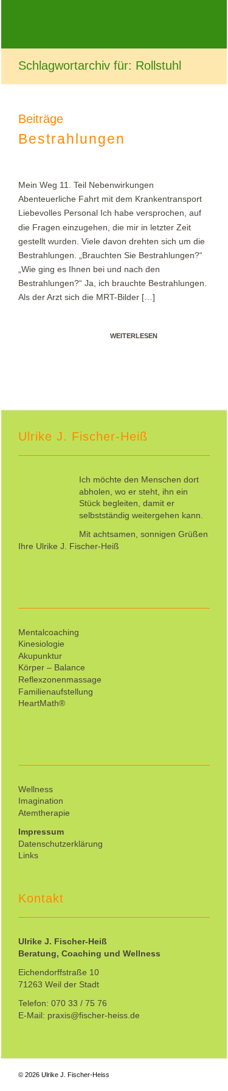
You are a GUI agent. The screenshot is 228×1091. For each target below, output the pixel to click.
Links (28, 855)
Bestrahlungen (71, 139)
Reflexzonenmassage (60, 679)
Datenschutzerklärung (60, 844)
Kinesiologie (41, 644)
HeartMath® (41, 703)
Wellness (35, 789)
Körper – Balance (51, 667)
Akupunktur (40, 656)
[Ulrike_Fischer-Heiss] (94, 24)
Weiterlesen (133, 335)
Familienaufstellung (55, 691)
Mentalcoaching (48, 632)
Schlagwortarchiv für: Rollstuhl (99, 65)
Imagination (40, 801)
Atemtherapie (44, 813)
